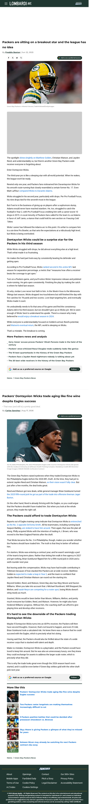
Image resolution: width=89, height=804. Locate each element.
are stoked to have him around (36, 528)
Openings (26, 774)
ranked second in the (57, 267)
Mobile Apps (12, 778)
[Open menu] (6, 3)
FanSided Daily (29, 778)
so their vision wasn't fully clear (61, 482)
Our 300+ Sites (67, 774)
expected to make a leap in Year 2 (31, 574)
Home (9, 378)
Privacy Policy (67, 778)
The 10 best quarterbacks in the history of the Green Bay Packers (40, 353)
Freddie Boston (12, 52)
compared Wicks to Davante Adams (35, 191)
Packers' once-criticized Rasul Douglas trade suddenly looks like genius (43, 349)
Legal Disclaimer (49, 783)
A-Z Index (10, 787)
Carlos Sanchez (12, 411)
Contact (45, 774)
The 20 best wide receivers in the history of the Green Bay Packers (41, 361)
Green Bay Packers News (25, 378)
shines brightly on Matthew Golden (35, 158)
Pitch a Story (47, 778)
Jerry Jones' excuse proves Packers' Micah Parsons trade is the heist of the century (45, 343)
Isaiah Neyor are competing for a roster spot (38, 589)
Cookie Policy (28, 783)
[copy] (21, 57)
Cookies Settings (30, 787)
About (9, 774)
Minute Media (17, 793)
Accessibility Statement (72, 783)
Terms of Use (12, 783)
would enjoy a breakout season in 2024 (36, 316)
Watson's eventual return (22, 325)
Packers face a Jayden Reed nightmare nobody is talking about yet (41, 357)
